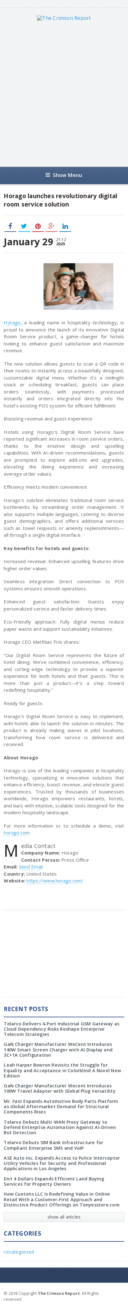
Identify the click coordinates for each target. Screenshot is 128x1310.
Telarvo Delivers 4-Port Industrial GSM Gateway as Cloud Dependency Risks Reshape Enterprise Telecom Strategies (61, 1029)
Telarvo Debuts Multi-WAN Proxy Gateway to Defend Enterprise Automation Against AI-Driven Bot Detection (60, 1127)
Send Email (31, 867)
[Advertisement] (64, 94)
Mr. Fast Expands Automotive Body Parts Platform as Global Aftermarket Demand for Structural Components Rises (61, 1106)
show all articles (64, 1217)
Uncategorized (19, 1252)
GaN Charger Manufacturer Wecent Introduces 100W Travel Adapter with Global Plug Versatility (59, 1088)
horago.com (17, 832)
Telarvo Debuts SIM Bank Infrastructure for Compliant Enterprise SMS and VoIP (53, 1145)
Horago (12, 322)
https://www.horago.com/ (54, 880)
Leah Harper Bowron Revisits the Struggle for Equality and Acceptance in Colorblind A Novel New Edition (62, 1070)
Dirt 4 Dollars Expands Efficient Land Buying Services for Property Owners (54, 1181)
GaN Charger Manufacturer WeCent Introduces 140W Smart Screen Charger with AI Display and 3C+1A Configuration (58, 1049)
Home (117, 1293)
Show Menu (67, 175)
